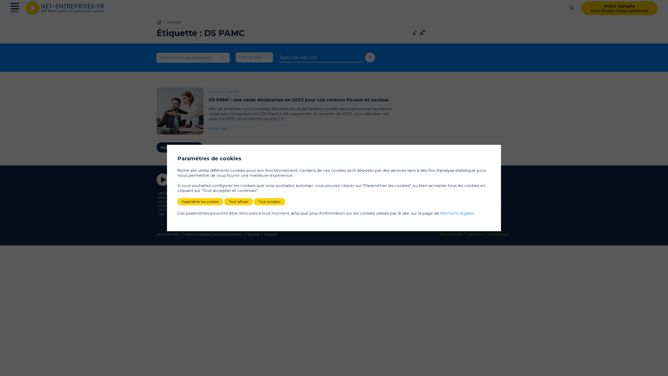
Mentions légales (457, 213)
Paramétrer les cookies (200, 202)
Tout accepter (269, 202)
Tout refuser (238, 202)
